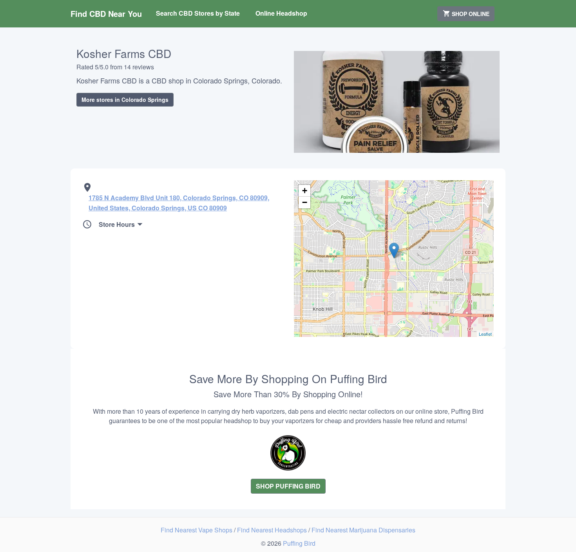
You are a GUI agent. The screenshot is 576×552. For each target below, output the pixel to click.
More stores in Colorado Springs (125, 99)
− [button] (304, 202)
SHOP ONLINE (469, 14)
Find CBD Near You (106, 13)
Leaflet (485, 334)
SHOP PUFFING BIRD (288, 485)
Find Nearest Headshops (272, 529)
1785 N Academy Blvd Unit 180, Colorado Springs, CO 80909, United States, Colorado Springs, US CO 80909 (179, 202)
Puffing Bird (299, 543)
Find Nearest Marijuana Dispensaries (363, 529)
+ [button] (304, 190)
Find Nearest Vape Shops (197, 529)
